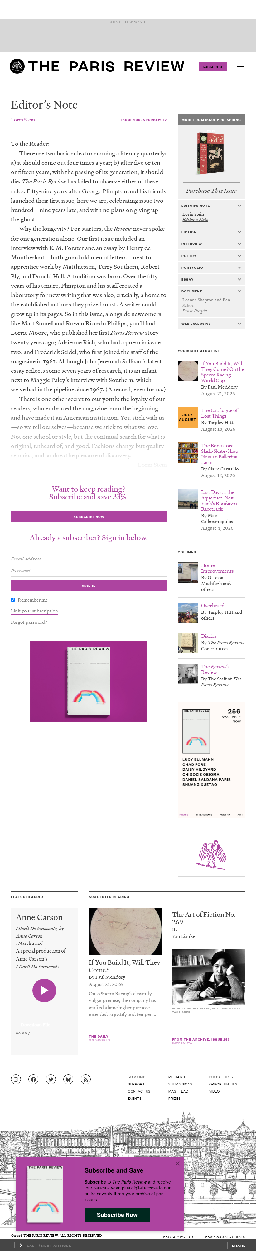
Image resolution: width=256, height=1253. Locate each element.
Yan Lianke (183, 936)
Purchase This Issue (211, 191)
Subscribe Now (117, 1215)
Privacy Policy (178, 1236)
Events (135, 1098)
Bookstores (221, 1077)
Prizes (174, 1098)
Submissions (180, 1084)
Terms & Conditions (224, 1236)
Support (136, 1084)
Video (214, 1091)
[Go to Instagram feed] (16, 1079)
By (175, 929)
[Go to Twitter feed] (51, 1079)
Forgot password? (29, 621)
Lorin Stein (23, 119)
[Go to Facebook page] (33, 1079)
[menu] (241, 66)
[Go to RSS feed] (86, 1079)
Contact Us (139, 1091)
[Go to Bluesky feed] (68, 1079)
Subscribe (213, 66)
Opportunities (223, 1084)
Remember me (33, 599)
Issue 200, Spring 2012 (144, 119)
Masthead (178, 1091)
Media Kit (177, 1077)
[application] (44, 1021)
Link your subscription (34, 610)
